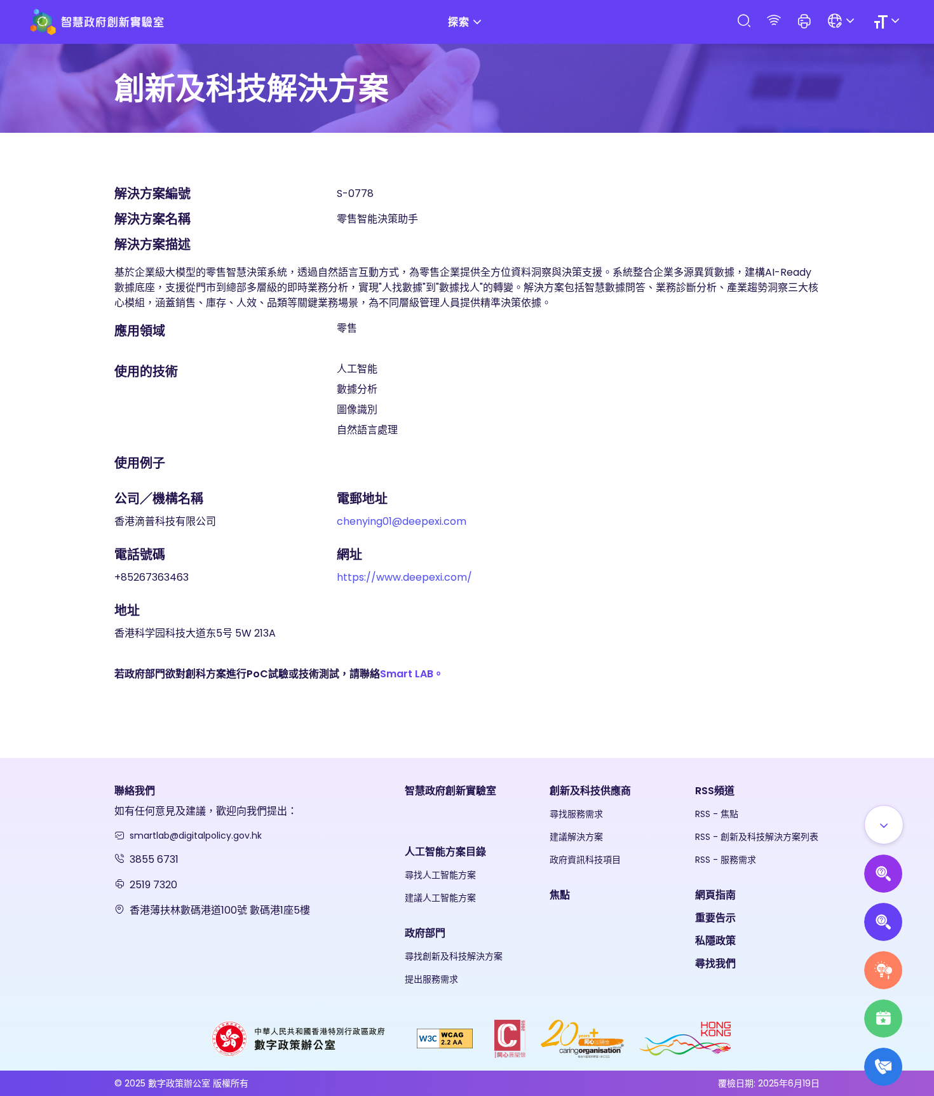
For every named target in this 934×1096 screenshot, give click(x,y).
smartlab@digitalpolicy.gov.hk (196, 835)
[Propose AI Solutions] (883, 874)
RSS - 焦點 (716, 814)
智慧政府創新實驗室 (450, 790)
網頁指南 (715, 895)
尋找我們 (715, 963)
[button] (804, 22)
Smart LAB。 (411, 673)
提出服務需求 (431, 979)
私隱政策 (715, 940)
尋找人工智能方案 (440, 875)
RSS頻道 (714, 790)
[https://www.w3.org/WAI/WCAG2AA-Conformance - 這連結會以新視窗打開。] (445, 1038)
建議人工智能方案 (440, 897)
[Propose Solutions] (883, 922)
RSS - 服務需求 (725, 859)
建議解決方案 (576, 836)
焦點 (560, 895)
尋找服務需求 (576, 814)
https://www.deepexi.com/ (404, 577)
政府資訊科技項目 (585, 859)
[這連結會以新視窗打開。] (299, 1038)
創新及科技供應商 (590, 790)
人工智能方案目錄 (445, 851)
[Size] (889, 21)
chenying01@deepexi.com (401, 521)
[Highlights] (883, 1018)
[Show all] (884, 825)
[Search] (743, 21)
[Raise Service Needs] (883, 970)
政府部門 (425, 933)
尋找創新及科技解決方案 (454, 956)
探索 (459, 22)
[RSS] (774, 21)
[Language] (842, 21)
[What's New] (883, 1067)
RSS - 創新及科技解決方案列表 (756, 836)
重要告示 (715, 917)
